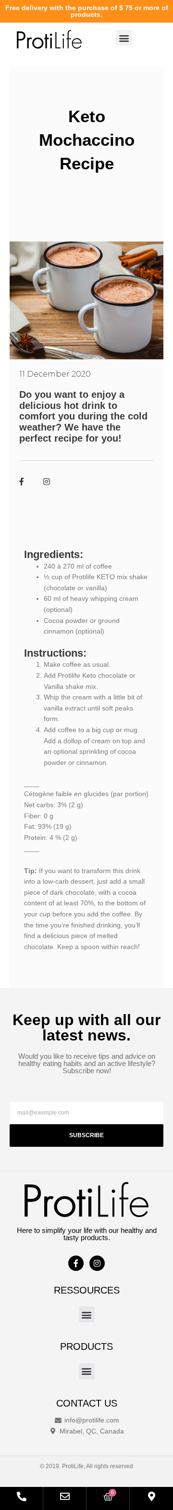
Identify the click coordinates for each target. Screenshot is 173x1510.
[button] (124, 38)
